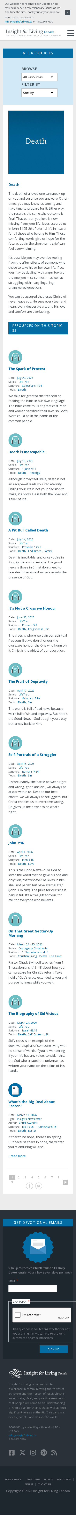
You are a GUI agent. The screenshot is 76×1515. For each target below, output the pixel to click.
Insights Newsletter (29, 1119)
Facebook (29, 1186)
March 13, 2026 (27, 1115)
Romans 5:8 (29, 625)
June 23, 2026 (25, 617)
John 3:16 (28, 860)
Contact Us (44, 1484)
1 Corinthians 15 (46, 1127)
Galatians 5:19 (31, 698)
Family (48, 551)
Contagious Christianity (33, 948)
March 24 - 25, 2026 (29, 944)
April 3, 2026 (25, 852)
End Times (34, 551)
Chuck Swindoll (28, 1123)
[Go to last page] (18, 1182)
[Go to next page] (64, 1182)
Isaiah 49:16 (29, 1030)
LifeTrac (24, 382)
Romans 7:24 (30, 771)
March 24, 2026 (27, 1022)
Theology (34, 473)
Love (31, 864)
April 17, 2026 (25, 690)
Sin (47, 629)
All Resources (33, 77)
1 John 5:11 (29, 469)
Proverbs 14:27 (31, 547)
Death (22, 389)
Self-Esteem (35, 1034)
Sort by (28, 93)
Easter (32, 1130)
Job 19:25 (28, 1127)
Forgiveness (35, 629)
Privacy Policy (13, 1479)
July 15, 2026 (25, 461)
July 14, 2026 (25, 539)
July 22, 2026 (25, 378)
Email (11, 1281)
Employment (64, 1479)
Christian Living (27, 956)
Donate (48, 1479)
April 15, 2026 (25, 764)
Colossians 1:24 (32, 385)
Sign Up (29, 1484)
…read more (17, 1156)
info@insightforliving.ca (22, 1435)
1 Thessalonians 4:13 (35, 952)
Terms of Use (32, 1479)
